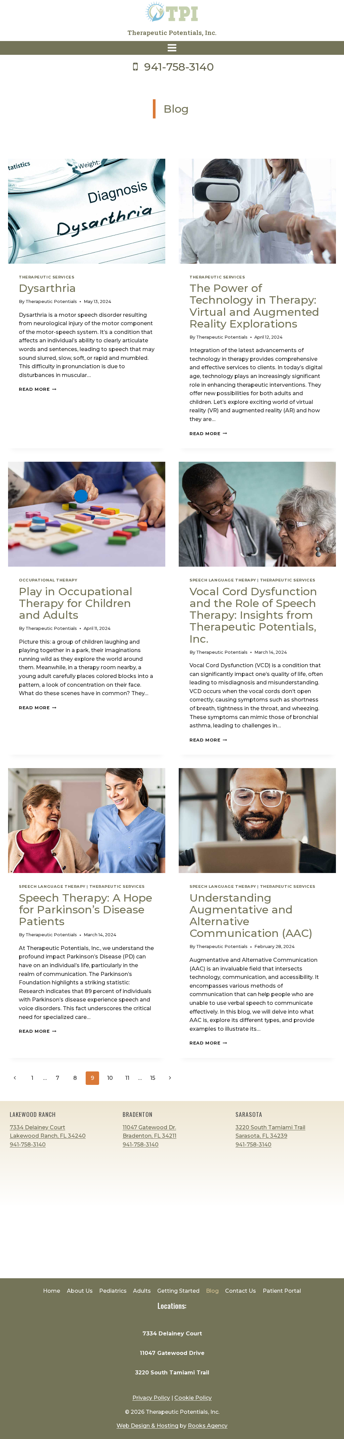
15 (152, 1078)
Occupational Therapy (48, 580)
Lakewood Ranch (33, 1114)
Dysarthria (47, 288)
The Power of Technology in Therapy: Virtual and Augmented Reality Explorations (254, 305)
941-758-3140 (28, 1144)
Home (51, 1291)
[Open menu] (172, 48)
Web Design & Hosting (147, 1426)
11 (127, 1078)
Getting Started (178, 1291)
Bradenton (138, 1114)
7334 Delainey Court (37, 1127)
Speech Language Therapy (222, 580)
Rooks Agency (207, 1426)
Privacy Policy (151, 1398)
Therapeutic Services (46, 277)
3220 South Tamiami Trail (172, 1372)
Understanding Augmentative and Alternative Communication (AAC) (250, 915)
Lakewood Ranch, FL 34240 (48, 1136)
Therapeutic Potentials (51, 301)
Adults (142, 1291)
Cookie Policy (193, 1398)
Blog (212, 1291)
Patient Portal (282, 1291)
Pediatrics (113, 1291)
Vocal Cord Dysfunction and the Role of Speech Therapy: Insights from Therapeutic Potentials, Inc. (253, 615)
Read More (37, 389)
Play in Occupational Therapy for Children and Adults (75, 603)
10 (110, 1078)
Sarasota (248, 1114)
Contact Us (240, 1291)
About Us (80, 1291)
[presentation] (86, 211)
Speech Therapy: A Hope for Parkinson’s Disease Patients (85, 909)
